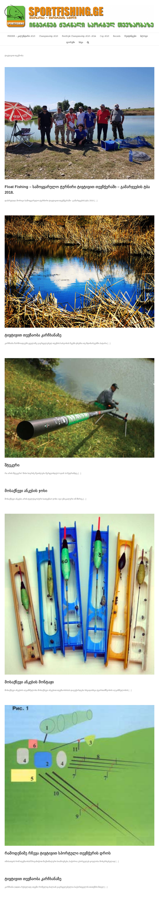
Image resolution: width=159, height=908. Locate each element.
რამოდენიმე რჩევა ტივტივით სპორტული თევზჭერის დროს (58, 853)
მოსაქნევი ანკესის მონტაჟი (29, 682)
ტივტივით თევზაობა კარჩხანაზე (33, 335)
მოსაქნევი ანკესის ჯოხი (26, 491)
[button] (88, 42)
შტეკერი (12, 465)
